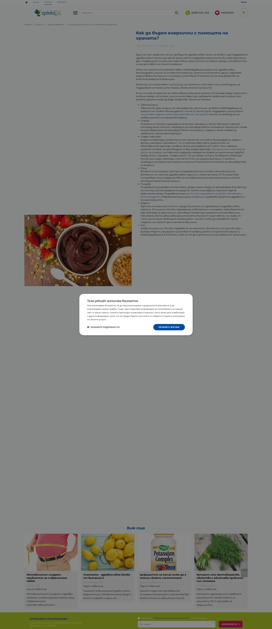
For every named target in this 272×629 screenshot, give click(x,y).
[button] (103, 327)
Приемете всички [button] (169, 327)
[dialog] (136, 314)
